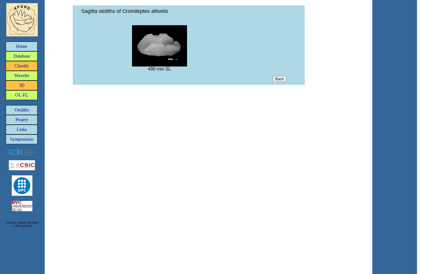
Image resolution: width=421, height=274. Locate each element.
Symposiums (21, 139)
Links (22, 129)
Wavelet (21, 75)
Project (21, 119)
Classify (21, 65)
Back (279, 79)
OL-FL (21, 95)
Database (21, 56)
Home (21, 46)
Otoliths (22, 109)
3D (22, 85)
